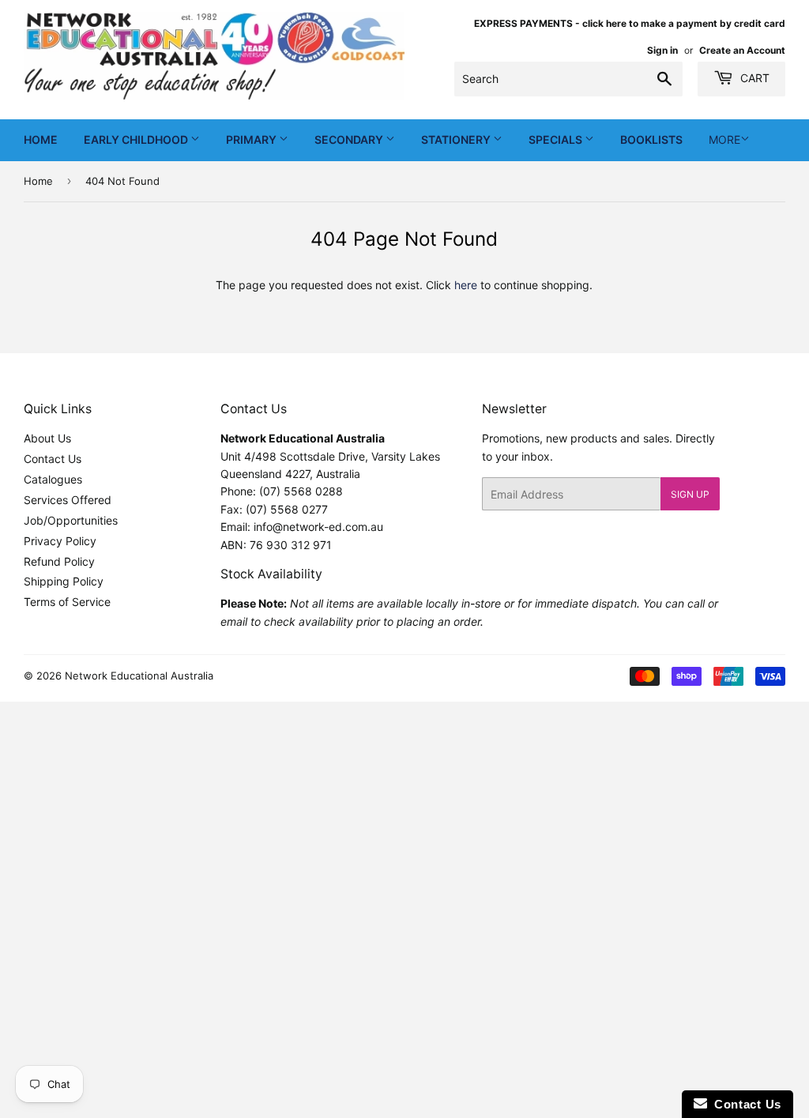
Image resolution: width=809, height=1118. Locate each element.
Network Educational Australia (139, 675)
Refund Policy (59, 561)
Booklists (651, 139)
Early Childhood (137, 139)
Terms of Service (67, 601)
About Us (47, 438)
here (465, 285)
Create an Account (742, 50)
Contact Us (52, 458)
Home (41, 139)
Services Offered (67, 499)
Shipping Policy (63, 581)
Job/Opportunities (71, 520)
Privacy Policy (60, 541)
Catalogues (53, 479)
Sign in (662, 50)
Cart (753, 78)
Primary (252, 139)
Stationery (457, 139)
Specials (557, 139)
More (724, 139)
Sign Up (690, 494)
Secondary (350, 139)
